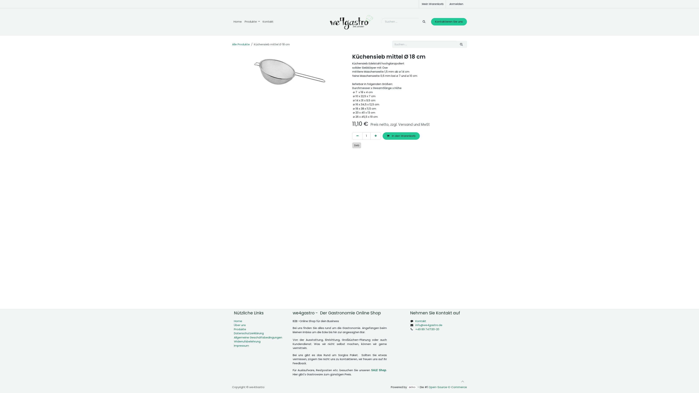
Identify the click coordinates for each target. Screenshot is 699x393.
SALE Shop (378, 370)
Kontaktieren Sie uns (449, 21)
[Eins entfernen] (357, 136)
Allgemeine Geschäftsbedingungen (258, 337)
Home (238, 321)
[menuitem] (237, 21)
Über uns (240, 325)
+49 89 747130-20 (427, 329)
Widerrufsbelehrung (247, 341)
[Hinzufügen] (375, 136)
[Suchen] (423, 21)
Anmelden (456, 4)
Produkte (240, 329)
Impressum (241, 346)
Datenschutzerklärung (249, 333)
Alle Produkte (241, 44)
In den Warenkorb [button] (403, 136)
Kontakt (420, 321)
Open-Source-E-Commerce (448, 387)
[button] (462, 381)
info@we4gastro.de (428, 325)
